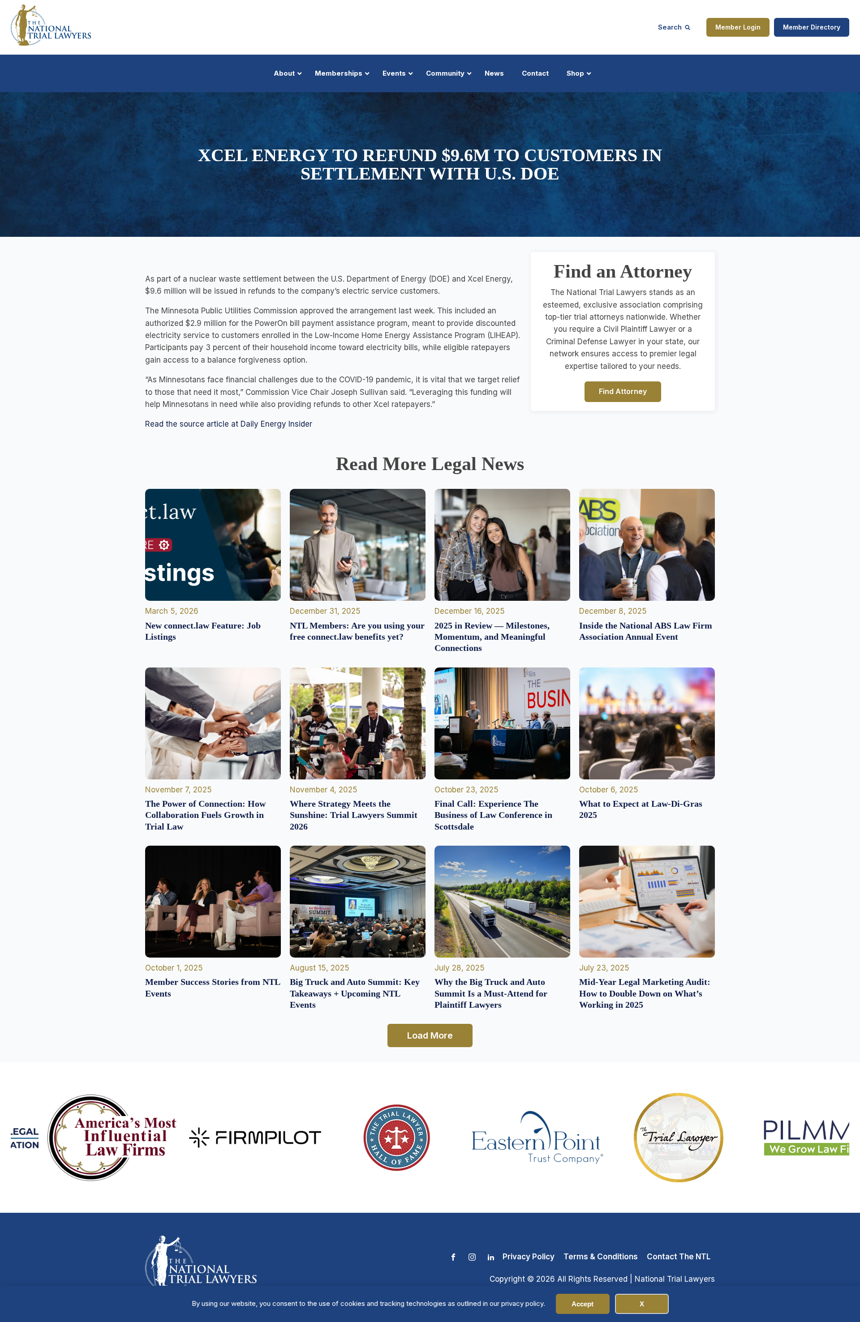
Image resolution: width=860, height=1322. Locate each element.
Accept (582, 1304)
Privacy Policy (529, 1256)
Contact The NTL (678, 1256)
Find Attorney (623, 391)
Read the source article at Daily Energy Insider (228, 423)
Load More (430, 1035)
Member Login (738, 27)
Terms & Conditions (600, 1256)
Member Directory (811, 27)
